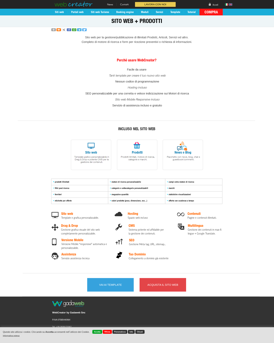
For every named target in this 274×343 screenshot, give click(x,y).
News (110, 4)
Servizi (159, 12)
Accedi (215, 4)
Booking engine (125, 12)
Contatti (124, 4)
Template (175, 12)
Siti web (59, 12)
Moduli (145, 12)
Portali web (77, 12)
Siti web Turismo (100, 12)
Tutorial (192, 12)
